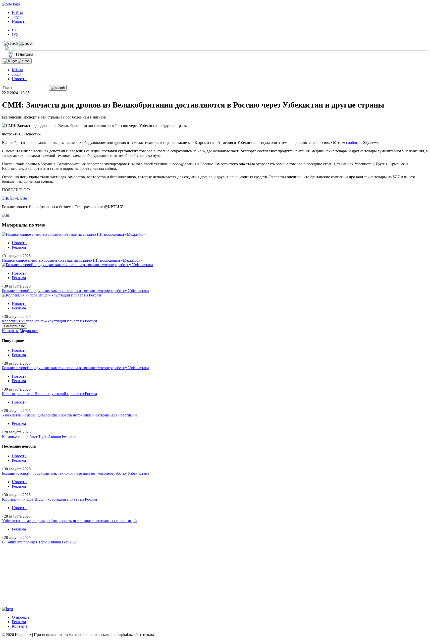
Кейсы (17, 12)
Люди (17, 17)
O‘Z (15, 34)
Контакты (10, 331)
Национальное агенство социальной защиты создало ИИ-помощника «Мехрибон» (72, 260)
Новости (19, 21)
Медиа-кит (29, 331)
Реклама (19, 247)
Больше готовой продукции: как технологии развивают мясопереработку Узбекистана (75, 291)
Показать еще (14, 326)
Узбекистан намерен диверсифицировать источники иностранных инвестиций (69, 415)
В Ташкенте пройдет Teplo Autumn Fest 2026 (39, 436)
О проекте (20, 617)
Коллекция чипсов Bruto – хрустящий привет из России (49, 321)
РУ (14, 30)
